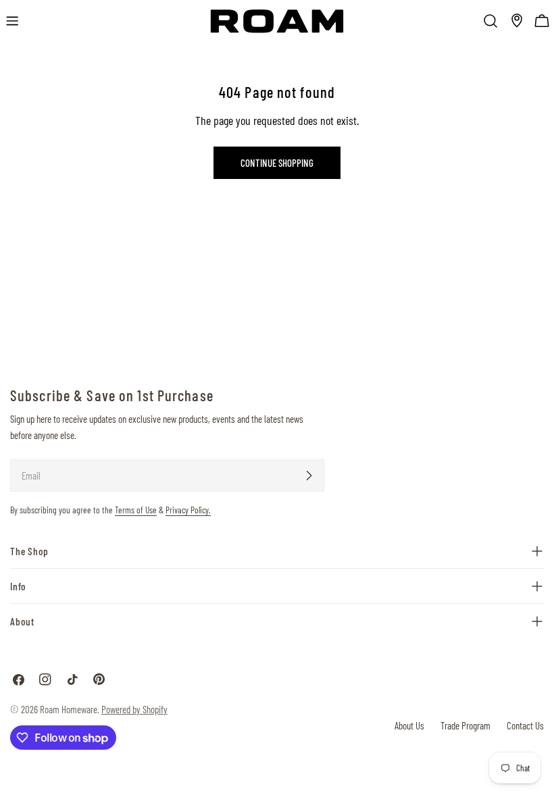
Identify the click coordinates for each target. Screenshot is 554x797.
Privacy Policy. (188, 509)
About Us (409, 725)
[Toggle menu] (12, 21)
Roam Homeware (68, 709)
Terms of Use (136, 509)
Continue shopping (277, 163)
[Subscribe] (309, 475)
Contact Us (525, 725)
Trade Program (465, 725)
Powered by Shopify (134, 709)
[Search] (490, 21)
